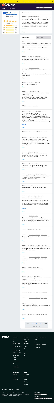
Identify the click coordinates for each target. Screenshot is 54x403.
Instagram (26, 374)
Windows (26, 343)
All (24, 356)
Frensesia (31, 276)
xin (29, 303)
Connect (15, 374)
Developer (15, 379)
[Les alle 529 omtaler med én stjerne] (10, 32)
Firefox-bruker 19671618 (34, 245)
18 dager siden (44, 314)
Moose (30, 267)
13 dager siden (36, 267)
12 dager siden (44, 245)
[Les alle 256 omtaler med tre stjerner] (10, 29)
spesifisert (13, 392)
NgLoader (31, 82)
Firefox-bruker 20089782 (34, 298)
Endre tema (37, 396)
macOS (25, 346)
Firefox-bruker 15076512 (34, 257)
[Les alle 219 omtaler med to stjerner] (10, 30)
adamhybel (31, 16)
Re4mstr (31, 68)
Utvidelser (4, 8)
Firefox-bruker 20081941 (34, 314)
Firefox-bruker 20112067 (34, 174)
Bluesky (26, 382)
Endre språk (37, 392)
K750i (30, 216)
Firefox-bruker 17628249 (34, 235)
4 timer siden (38, 56)
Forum (14, 359)
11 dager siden (44, 235)
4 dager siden (37, 185)
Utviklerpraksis (17, 352)
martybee (31, 185)
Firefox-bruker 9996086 (34, 111)
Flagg (23, 31)
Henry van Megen (33, 196)
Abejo (30, 152)
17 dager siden (34, 303)
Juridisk (17, 389)
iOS (24, 348)
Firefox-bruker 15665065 (34, 137)
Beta (36, 342)
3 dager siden (43, 131)
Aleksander (31, 229)
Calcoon (31, 91)
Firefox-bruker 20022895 (34, 292)
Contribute (15, 377)
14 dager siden (37, 276)
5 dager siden (35, 216)
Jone (30, 105)
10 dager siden (37, 229)
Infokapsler (11, 389)
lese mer (24, 28)
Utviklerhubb (16, 350)
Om (13, 339)
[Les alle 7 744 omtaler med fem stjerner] (10, 25)
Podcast (26, 384)
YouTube (26, 377)
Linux (25, 353)
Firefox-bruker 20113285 (34, 131)
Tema (9, 8)
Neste (45, 323)
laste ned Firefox (34, 1)
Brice (30, 41)
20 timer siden (36, 68)
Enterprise (37, 347)
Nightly (36, 339)
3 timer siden (34, 41)
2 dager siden (35, 105)
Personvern (4, 389)
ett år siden (36, 16)
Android (26, 351)
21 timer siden (37, 82)
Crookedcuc (32, 56)
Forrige (27, 323)
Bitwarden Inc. (12, 16)
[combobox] (44, 7)
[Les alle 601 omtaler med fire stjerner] (10, 27)
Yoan (30, 163)
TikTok (25, 379)
